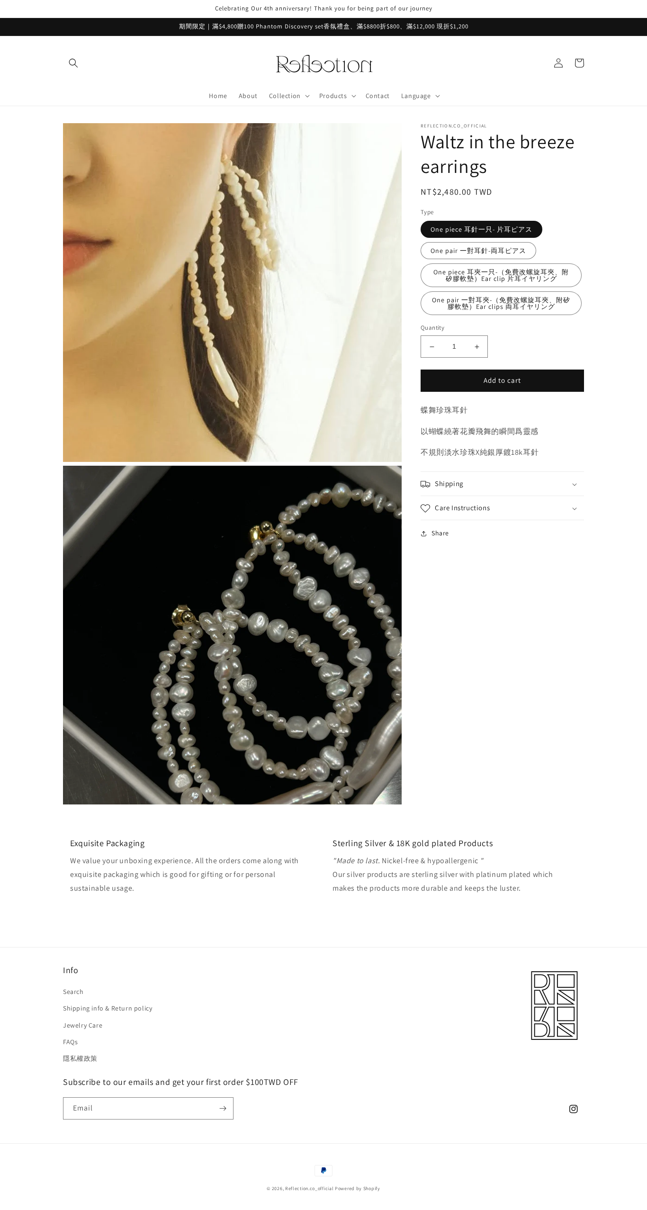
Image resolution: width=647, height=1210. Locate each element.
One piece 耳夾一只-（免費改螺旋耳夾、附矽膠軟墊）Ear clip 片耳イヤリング (501, 275)
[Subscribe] (222, 1108)
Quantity (432, 328)
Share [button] (440, 533)
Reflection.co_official (309, 1188)
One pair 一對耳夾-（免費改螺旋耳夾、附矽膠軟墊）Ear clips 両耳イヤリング (501, 303)
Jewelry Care (82, 1025)
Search (73, 991)
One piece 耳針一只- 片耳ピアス (481, 230)
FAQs (70, 1042)
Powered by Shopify (357, 1188)
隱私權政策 (80, 1058)
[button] (73, 63)
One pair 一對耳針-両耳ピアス (478, 251)
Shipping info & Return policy (107, 1008)
